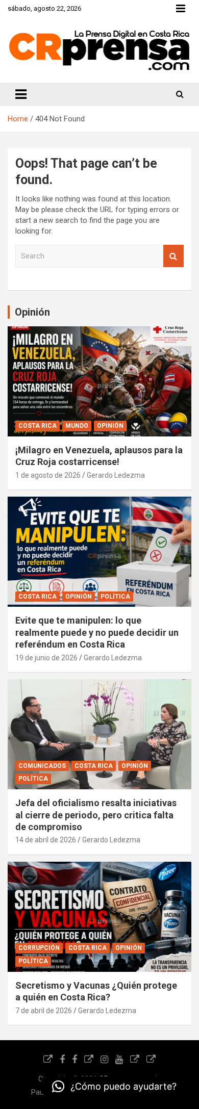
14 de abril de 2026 (45, 840)
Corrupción (39, 947)
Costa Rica (37, 425)
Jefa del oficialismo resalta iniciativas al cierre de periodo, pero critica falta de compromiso (96, 814)
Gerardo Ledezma (116, 475)
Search (173, 256)
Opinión (110, 425)
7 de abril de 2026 (43, 1011)
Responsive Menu (180, 8)
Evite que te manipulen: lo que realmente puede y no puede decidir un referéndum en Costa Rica (97, 632)
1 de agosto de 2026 (48, 475)
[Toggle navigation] (21, 94)
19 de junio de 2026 (46, 658)
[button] (114, 1086)
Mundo (76, 425)
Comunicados (42, 765)
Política (115, 596)
